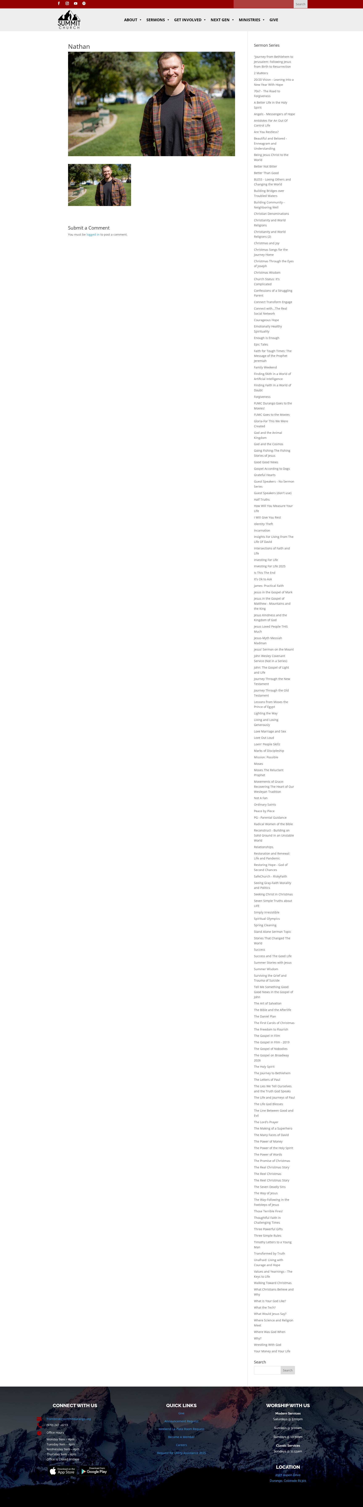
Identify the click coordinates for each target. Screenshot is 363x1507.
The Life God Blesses (268, 1104)
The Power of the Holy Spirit (273, 1148)
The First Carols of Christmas (274, 1023)
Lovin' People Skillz (267, 744)
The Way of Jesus (266, 1193)
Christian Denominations (271, 214)
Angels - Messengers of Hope (274, 114)
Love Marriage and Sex (270, 731)
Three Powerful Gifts (268, 1229)
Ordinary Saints (265, 804)
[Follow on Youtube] (75, 3)
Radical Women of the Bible (273, 824)
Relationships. (264, 847)
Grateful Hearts (265, 475)
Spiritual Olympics (267, 919)
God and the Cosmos (268, 444)
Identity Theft (263, 524)
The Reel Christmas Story (271, 1180)
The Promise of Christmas (272, 1161)
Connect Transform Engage (273, 302)
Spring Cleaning (265, 925)
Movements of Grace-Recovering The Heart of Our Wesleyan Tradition (274, 787)
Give (274, 19)
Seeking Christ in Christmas (273, 894)
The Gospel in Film (267, 1036)
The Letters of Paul (267, 1080)
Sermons (155, 19)
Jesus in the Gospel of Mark (273, 592)
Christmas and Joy (266, 243)
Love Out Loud (264, 738)
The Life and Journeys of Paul (274, 1097)
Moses (258, 764)
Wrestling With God (267, 1345)
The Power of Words (268, 1154)
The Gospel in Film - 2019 (271, 1042)
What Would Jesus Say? (270, 1314)
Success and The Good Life (273, 956)
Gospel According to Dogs (272, 469)
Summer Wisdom (266, 969)
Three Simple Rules (267, 1236)
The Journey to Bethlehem (272, 1073)
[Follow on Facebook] (58, 3)
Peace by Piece (264, 811)
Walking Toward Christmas (273, 1283)
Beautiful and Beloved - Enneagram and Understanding (270, 143)
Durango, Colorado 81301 (288, 1481)
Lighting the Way (266, 713)
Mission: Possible (266, 757)
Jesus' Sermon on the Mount (274, 649)
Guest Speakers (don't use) (272, 493)
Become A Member (181, 1437)
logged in (93, 234)
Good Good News (266, 462)
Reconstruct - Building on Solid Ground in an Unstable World (274, 835)
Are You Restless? (266, 132)
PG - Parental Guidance (270, 817)
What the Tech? (265, 1307)
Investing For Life (266, 560)
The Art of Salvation (267, 1003)
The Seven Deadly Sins (270, 1187)
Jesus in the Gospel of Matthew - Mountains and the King (272, 603)
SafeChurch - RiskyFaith (270, 876)
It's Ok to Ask (263, 579)
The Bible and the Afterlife (272, 1010)
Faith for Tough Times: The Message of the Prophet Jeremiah (273, 356)
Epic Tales (261, 344)
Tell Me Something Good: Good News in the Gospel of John (273, 992)
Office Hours (55, 1432)
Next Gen (220, 19)
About (130, 19)
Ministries (249, 19)
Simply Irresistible (266, 912)
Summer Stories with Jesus (273, 963)
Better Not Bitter (265, 166)
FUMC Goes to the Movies (272, 415)
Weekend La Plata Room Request (181, 1429)
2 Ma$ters (261, 73)
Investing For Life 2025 (269, 566)
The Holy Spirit (264, 1067)
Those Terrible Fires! (268, 1211)
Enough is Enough (266, 338)
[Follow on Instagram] (67, 3)
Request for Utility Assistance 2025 (181, 1453)
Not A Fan (261, 798)
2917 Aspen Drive (288, 1475)
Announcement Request (181, 1421)
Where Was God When (269, 1332)
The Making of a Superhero (273, 1128)
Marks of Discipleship (269, 751)
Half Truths (262, 499)
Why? (257, 1338)
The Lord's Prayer (266, 1122)
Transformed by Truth (269, 1253)
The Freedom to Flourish (271, 1029)
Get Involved (187, 19)
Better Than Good (266, 173)
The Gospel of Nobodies (271, 1049)
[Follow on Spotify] (84, 3)
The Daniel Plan (265, 1016)
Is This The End (264, 573)
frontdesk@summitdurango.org (69, 1419)
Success (259, 949)
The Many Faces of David (271, 1135)
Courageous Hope (266, 320)
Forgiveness (262, 397)
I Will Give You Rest (267, 517)
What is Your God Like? (270, 1301)
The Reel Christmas (267, 1174)
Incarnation (262, 530)
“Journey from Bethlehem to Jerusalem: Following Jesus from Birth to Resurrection (273, 62)
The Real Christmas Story (271, 1167)
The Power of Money (268, 1141)
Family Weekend (265, 367)
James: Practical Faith (269, 586)
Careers (181, 1445)
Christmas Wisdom (267, 272)
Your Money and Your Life (272, 1351)
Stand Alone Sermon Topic (272, 932)
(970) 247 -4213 (57, 1425)
